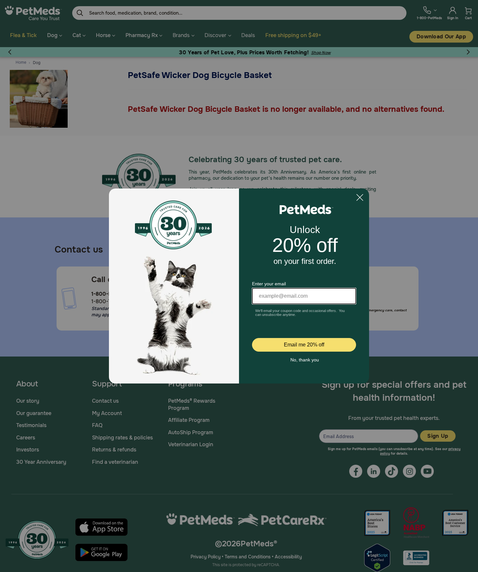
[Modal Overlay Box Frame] (239, 286)
